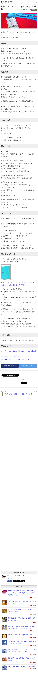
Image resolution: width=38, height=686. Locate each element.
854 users (33, 654)
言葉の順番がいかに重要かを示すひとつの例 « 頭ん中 (21, 659)
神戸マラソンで (10, 32)
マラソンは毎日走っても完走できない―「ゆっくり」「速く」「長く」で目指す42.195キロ (18, 283)
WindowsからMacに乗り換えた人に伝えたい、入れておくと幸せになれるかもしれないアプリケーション (21, 593)
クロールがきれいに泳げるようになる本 (16, 359)
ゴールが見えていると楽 (11, 356)
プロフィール (11, 578)
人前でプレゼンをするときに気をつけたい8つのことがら (22, 602)
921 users (33, 645)
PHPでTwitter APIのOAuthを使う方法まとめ (21, 666)
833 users (33, 662)
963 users (33, 631)
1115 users (33, 622)
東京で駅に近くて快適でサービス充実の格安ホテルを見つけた (21, 619)
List (23, 379)
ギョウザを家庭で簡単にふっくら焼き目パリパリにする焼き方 (21, 610)
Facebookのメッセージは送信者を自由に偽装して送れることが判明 (22, 642)
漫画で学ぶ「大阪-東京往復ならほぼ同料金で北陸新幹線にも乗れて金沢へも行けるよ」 (22, 627)
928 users (33, 637)
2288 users (33, 597)
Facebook (9, 580)
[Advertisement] (19, 486)
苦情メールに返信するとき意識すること (20, 635)
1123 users (33, 614)
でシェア (10, 365)
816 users (33, 668)
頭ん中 (8, 2)
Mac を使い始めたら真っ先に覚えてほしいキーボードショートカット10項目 (21, 651)
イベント (34, 9)
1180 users (33, 605)
